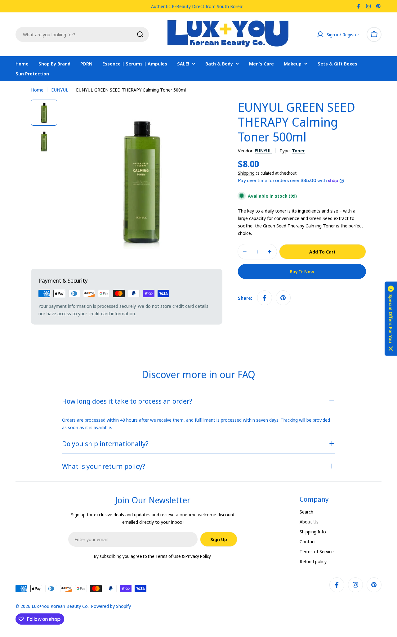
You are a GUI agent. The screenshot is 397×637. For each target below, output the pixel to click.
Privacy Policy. (198, 556)
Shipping (246, 173)
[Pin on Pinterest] (283, 297)
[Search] (140, 34)
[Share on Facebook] (264, 297)
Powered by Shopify (111, 606)
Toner (298, 150)
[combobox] (82, 34)
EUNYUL (59, 90)
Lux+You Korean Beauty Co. (60, 606)
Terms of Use (168, 556)
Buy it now (302, 271)
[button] (391, 318)
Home (37, 90)
